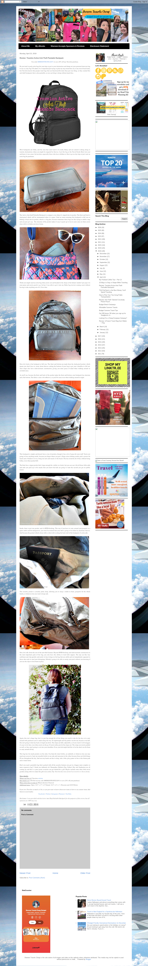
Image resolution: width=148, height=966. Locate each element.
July (101, 268)
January (102, 332)
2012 (100, 351)
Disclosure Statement (99, 46)
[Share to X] (33, 804)
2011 (100, 354)
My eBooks (40, 46)
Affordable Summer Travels (108, 307)
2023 (100, 236)
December (103, 253)
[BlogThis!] (31, 804)
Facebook (42, 794)
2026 (100, 227)
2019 (100, 248)
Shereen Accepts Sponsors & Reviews (68, 46)
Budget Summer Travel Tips (108, 310)
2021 (100, 242)
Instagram (55, 794)
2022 (100, 239)
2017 (100, 336)
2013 (100, 348)
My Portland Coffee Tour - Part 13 (110, 280)
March (102, 326)
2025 (100, 230)
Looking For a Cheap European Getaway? (113, 318)
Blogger (88, 959)
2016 (100, 339)
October (102, 259)
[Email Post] (24, 804)
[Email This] (28, 804)
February (103, 329)
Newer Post (25, 873)
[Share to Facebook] (35, 804)
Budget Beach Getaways (107, 304)
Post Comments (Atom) (37, 878)
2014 (100, 345)
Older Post (85, 873)
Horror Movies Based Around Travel (99, 900)
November (103, 256)
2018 (100, 251)
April (101, 277)
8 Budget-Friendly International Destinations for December (106, 923)
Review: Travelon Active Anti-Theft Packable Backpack (110, 286)
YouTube (68, 794)
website (40, 778)
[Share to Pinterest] (37, 804)
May (101, 274)
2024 (100, 233)
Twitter (48, 794)
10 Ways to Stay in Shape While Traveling (113, 282)
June (101, 271)
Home (55, 873)
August (102, 265)
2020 (100, 245)
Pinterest (61, 794)
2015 (100, 342)
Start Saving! (111, 114)
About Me (25, 46)
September (103, 262)
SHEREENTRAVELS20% (45, 62)
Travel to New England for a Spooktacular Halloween (104, 911)
